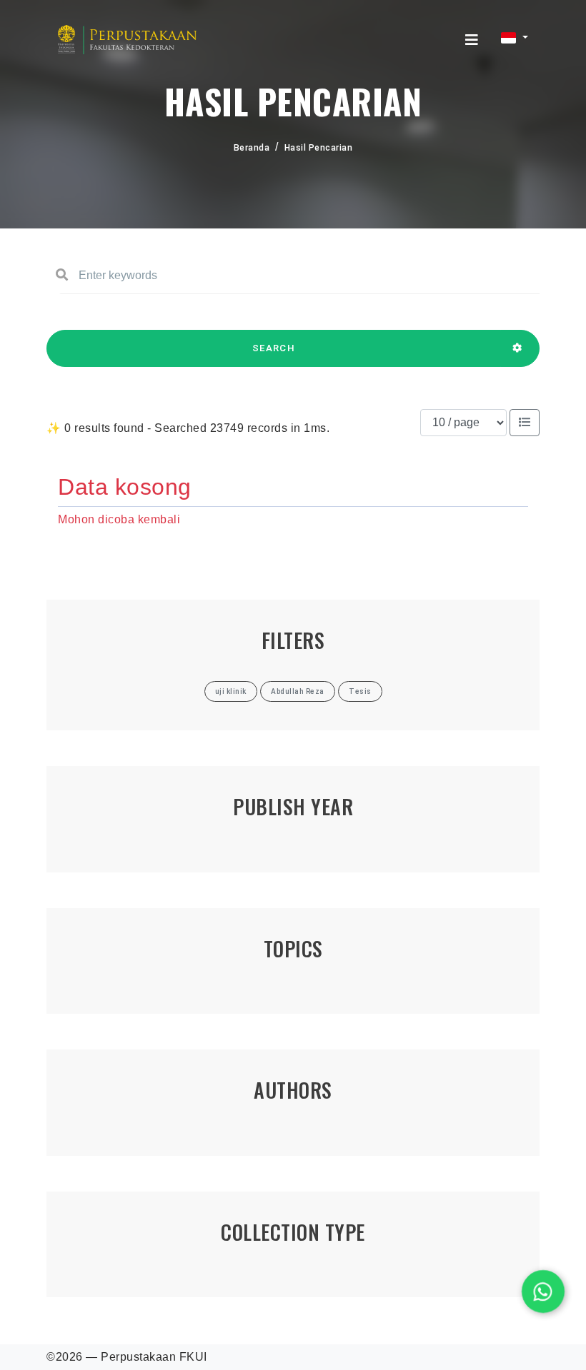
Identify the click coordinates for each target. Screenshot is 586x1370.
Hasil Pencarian (318, 148)
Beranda (252, 148)
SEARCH (273, 348)
